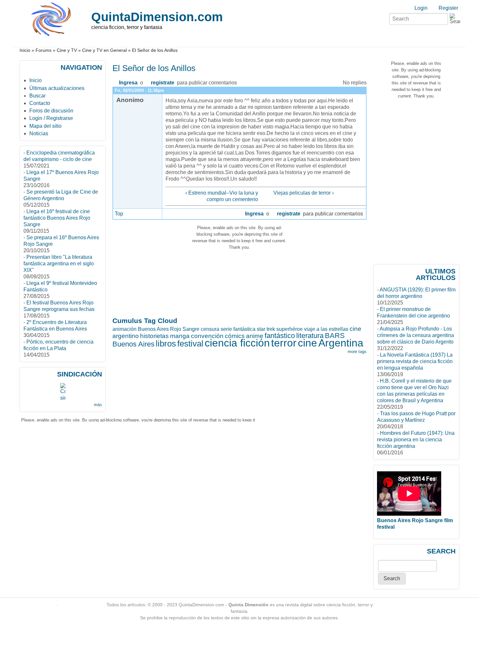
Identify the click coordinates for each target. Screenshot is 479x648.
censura (210, 329)
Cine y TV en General (104, 50)
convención (207, 335)
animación (124, 329)
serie (226, 329)
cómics (235, 335)
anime (254, 335)
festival (190, 343)
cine (307, 343)
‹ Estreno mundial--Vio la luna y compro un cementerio (221, 196)
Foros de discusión (51, 110)
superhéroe (289, 329)
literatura (310, 335)
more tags (357, 351)
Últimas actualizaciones (56, 88)
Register (448, 8)
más (98, 404)
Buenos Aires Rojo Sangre (168, 329)
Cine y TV (67, 50)
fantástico (280, 335)
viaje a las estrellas (326, 329)
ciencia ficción (237, 343)
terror (284, 343)
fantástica (244, 329)
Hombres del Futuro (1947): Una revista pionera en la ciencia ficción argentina (416, 439)
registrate (162, 82)
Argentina (340, 343)
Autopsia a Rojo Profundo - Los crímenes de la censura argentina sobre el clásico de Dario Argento (415, 335)
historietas (154, 335)
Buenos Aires (133, 344)
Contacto (39, 103)
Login (421, 8)
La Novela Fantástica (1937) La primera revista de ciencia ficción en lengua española (415, 361)
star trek (266, 329)
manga (180, 335)
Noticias (38, 133)
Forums (43, 50)
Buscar (37, 95)
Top (119, 213)
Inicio (25, 50)
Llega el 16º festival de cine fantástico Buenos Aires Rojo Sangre (56, 218)
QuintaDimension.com (157, 17)
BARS (335, 335)
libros (166, 343)
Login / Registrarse (51, 118)
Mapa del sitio (45, 126)
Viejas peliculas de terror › (303, 193)
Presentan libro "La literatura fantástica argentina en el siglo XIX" (58, 263)
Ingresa (128, 82)
